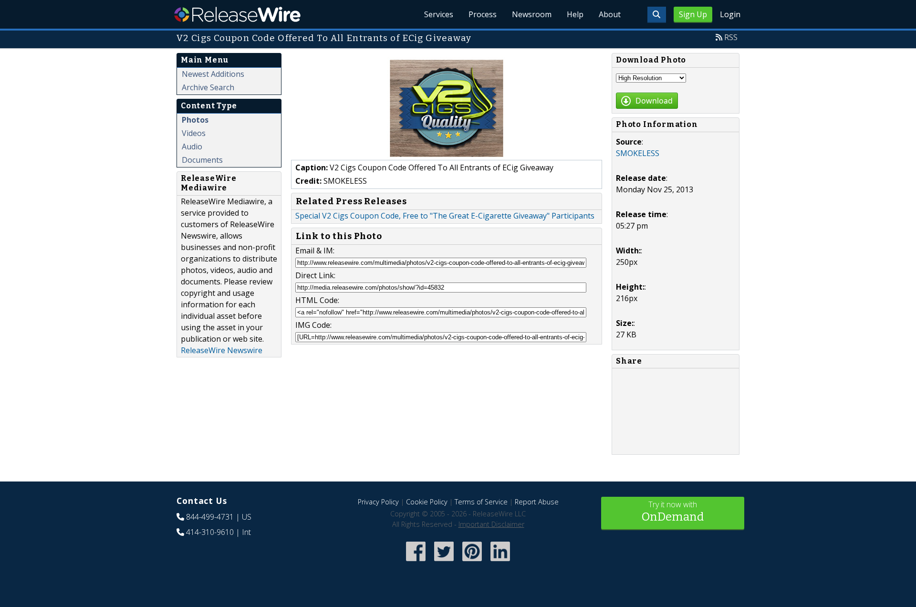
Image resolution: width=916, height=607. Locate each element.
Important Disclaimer (491, 524)
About (610, 14)
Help (575, 14)
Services (438, 14)
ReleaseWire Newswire (221, 350)
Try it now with (673, 511)
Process (482, 14)
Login (730, 14)
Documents (202, 160)
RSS (731, 37)
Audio (192, 146)
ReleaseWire (237, 14)
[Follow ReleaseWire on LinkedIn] (500, 561)
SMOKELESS (637, 153)
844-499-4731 (210, 517)
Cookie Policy (427, 501)
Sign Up (693, 14)
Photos (195, 120)
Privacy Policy (378, 501)
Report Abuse (537, 501)
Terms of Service (481, 501)
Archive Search (208, 87)
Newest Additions (213, 74)
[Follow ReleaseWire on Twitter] (444, 561)
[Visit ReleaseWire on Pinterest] (472, 561)
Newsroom (532, 14)
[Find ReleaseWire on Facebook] (416, 561)
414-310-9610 (210, 532)
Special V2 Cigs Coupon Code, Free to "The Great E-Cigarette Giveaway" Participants (444, 215)
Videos (194, 133)
